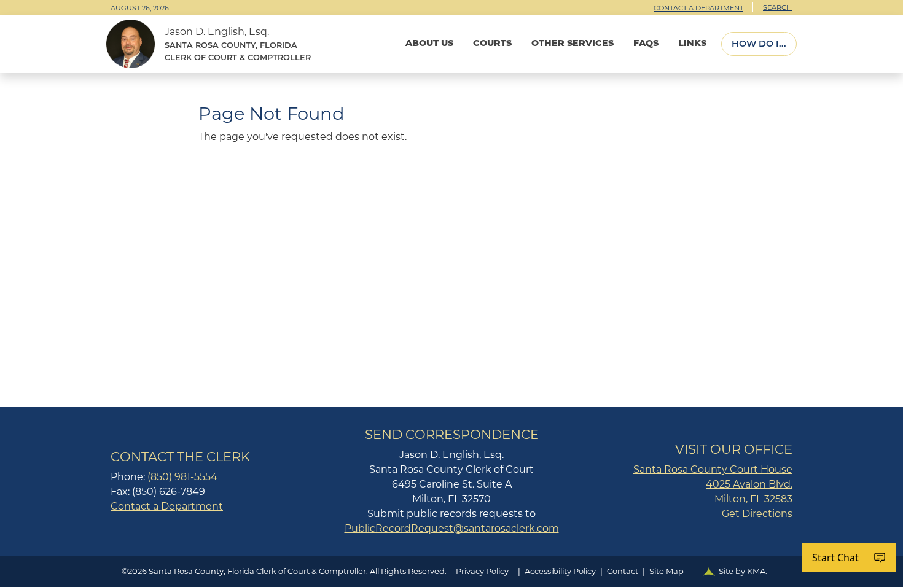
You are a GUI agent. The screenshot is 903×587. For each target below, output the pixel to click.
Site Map (666, 571)
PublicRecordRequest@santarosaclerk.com (452, 528)
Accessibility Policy (560, 571)
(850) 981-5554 (182, 477)
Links (692, 43)
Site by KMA (742, 571)
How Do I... (759, 43)
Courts (492, 43)
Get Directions (757, 513)
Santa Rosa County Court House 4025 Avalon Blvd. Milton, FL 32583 (712, 484)
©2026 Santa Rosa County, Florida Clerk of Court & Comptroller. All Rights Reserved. (444, 571)
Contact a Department (698, 8)
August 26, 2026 (140, 8)
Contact (622, 571)
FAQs (646, 43)
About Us (429, 43)
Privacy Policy (482, 571)
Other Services (572, 43)
